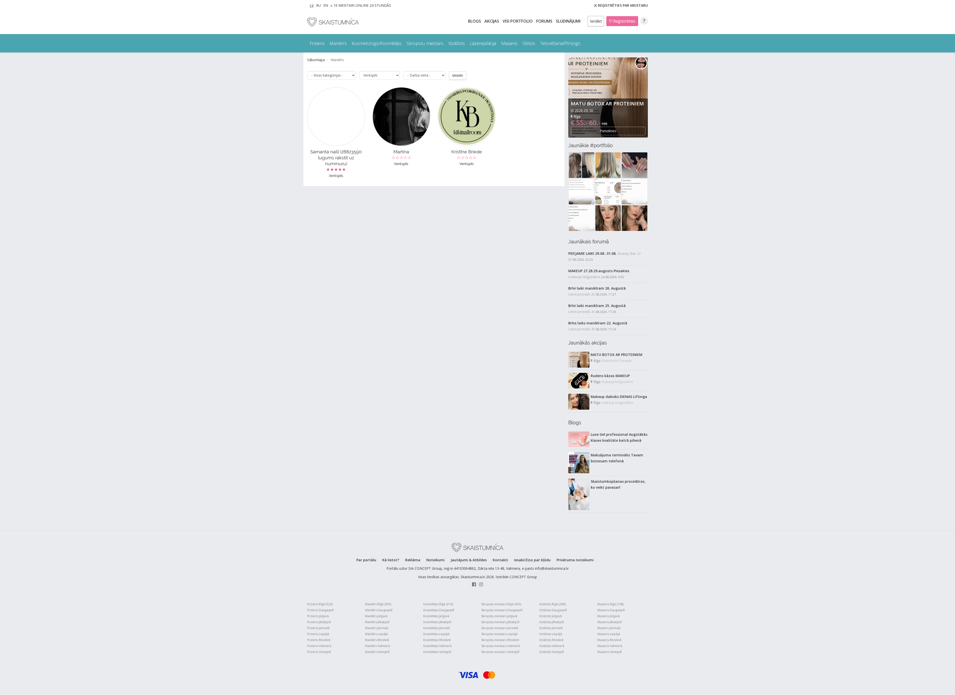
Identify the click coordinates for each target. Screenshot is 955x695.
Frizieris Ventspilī (319, 652)
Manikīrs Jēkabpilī (377, 622)
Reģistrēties (623, 21)
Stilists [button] (529, 43)
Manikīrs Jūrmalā (376, 628)
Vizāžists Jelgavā (550, 616)
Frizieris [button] (317, 43)
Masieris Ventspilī (609, 652)
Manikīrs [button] (338, 43)
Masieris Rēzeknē (609, 640)
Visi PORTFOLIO (518, 21)
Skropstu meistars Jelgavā (499, 616)
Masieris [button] (509, 43)
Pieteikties (608, 131)
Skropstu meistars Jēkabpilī (500, 622)
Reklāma (412, 560)
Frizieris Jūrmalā (318, 628)
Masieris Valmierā (609, 646)
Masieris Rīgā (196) (610, 604)
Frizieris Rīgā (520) (320, 604)
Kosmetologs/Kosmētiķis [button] (377, 43)
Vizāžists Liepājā (550, 634)
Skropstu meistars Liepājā (499, 634)
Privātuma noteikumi (575, 560)
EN (325, 5)
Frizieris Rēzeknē (319, 640)
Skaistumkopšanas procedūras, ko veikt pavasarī (618, 484)
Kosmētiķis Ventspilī (437, 652)
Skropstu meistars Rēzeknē (500, 640)
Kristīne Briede (466, 151)
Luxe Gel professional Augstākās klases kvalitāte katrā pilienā (619, 437)
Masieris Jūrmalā (609, 628)
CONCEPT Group (523, 576)
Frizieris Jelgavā (318, 616)
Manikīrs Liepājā (376, 634)
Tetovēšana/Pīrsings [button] (560, 43)
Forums (544, 21)
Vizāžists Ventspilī (551, 652)
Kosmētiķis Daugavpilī (438, 610)
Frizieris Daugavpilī (320, 610)
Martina (401, 151)
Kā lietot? (390, 560)
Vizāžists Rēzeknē (551, 640)
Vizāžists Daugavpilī (553, 610)
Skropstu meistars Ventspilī (500, 652)
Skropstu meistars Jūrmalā (499, 628)
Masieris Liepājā (608, 634)
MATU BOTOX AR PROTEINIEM (607, 103)
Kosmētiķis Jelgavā (436, 616)
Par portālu (366, 560)
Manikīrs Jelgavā (376, 616)
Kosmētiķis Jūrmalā (436, 628)
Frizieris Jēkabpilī (319, 622)
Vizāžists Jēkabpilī (551, 622)
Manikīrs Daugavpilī (378, 610)
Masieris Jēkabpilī (609, 622)
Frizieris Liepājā (318, 634)
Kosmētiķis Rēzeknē (437, 640)
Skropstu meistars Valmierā (500, 646)
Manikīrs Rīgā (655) (378, 604)
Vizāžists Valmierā (551, 646)
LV (312, 5)
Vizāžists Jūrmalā (551, 628)
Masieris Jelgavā (608, 616)
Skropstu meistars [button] (425, 43)
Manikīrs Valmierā (377, 646)
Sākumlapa (316, 59)
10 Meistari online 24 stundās (362, 5)
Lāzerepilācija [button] (483, 43)
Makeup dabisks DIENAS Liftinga (619, 396)
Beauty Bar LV (629, 253)
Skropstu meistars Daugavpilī (501, 610)
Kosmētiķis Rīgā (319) (438, 604)
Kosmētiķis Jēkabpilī (437, 622)
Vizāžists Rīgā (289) (552, 604)
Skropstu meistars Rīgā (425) (501, 604)
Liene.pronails (579, 294)
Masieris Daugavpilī (611, 610)
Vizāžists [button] (456, 43)
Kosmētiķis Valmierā (437, 646)
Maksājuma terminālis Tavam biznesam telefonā (617, 458)
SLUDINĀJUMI (568, 21)
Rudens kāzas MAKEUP (610, 375)
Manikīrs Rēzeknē (377, 640)
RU (318, 5)
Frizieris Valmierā (319, 646)
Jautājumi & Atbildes (469, 560)
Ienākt (596, 21)
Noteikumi (435, 560)
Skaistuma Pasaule (616, 360)
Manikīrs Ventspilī (377, 652)
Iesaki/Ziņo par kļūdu (532, 560)
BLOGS (475, 21)
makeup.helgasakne (584, 276)
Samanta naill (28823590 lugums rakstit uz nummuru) (336, 157)
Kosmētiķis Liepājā (436, 634)
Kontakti (500, 560)
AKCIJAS (492, 21)
